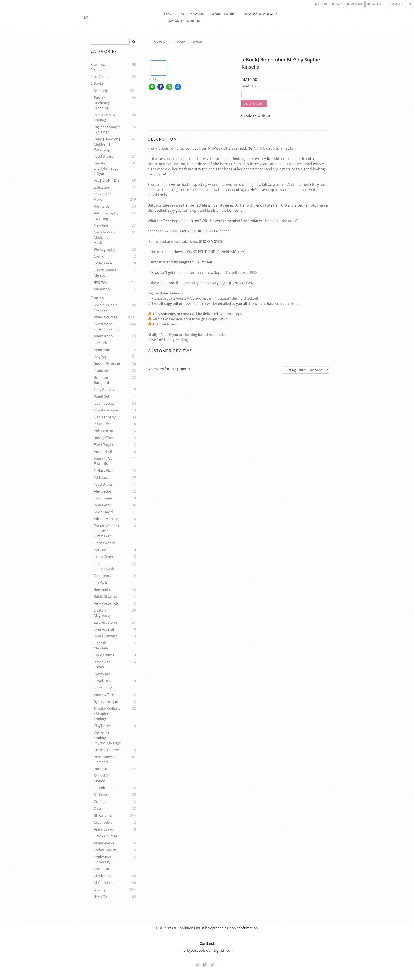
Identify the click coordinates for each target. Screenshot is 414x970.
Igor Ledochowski (104, 566)
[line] (152, 87)
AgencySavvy (104, 829)
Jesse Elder (102, 424)
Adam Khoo (103, 336)
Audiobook (102, 289)
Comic (99, 256)
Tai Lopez (101, 477)
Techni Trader (105, 850)
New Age (101, 225)
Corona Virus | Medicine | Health (106, 237)
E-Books (97, 83)
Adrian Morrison (107, 518)
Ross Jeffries (104, 437)
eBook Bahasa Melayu (105, 273)
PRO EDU (101, 769)
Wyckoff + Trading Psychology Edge (107, 737)
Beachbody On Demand (106, 759)
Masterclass (103, 882)
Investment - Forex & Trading (106, 327)
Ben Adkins (103, 589)
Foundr (100, 787)
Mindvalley (102, 875)
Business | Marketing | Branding (103, 102)
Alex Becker (103, 491)
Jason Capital (104, 403)
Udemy (99, 889)
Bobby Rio (102, 674)
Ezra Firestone (105, 622)
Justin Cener (103, 556)
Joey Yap (100, 356)
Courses (97, 297)
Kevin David (103, 512)
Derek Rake (103, 687)
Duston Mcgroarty (102, 613)
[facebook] (160, 87)
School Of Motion (101, 778)
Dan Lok (100, 343)
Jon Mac (100, 550)
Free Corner (100, 76)
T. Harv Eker (103, 470)
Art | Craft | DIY (106, 180)
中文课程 (101, 896)
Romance (101, 206)
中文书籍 (101, 282)
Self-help (101, 90)
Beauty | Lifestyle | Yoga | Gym (106, 168)
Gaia (97, 808)
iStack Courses (106, 836)
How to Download (260, 13)
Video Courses (105, 317)
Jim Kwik (100, 582)
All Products (192, 13)
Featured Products (98, 67)
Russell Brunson (107, 363)
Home (169, 13)
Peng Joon (102, 349)
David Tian (102, 681)
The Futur (102, 869)
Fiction (99, 199)
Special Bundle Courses (106, 308)
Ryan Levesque (106, 701)
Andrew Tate (104, 694)
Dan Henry (102, 575)
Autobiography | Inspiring (107, 216)
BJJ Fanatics (103, 815)
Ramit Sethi (103, 396)
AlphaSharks (104, 843)
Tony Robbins (105, 389)
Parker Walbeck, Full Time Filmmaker (107, 530)
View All (160, 42)
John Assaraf (104, 629)
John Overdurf (105, 636)
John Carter (103, 505)
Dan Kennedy (105, 417)
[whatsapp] (169, 87)
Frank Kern (102, 370)
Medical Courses (107, 750)
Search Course (223, 13)
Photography (104, 249)
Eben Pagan (103, 444)
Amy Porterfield (106, 603)
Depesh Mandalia (101, 646)
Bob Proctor (104, 431)
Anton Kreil (103, 451)
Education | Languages (103, 190)
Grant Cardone (106, 410)
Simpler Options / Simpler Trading (107, 713)
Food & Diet (103, 156)
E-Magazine (103, 263)
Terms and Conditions (183, 21)
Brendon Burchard (101, 380)
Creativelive (103, 822)
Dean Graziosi (105, 543)
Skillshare (101, 794)
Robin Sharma (105, 596)
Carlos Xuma (104, 655)
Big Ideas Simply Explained (107, 130)
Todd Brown (103, 484)
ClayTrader (102, 725)
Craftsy (99, 801)
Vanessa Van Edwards (104, 461)
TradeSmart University (103, 859)
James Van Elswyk (102, 665)
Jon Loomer (103, 498)
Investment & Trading (105, 117)
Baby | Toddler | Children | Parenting (107, 144)
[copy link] (178, 87)
